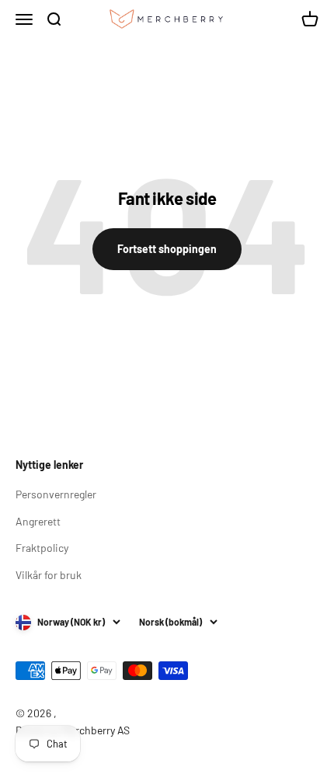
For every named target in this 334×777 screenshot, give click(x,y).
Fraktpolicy (42, 547)
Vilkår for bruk (49, 574)
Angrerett (38, 521)
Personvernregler (56, 494)
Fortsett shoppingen (167, 248)
